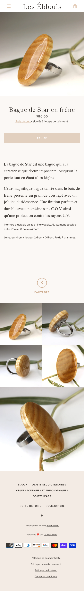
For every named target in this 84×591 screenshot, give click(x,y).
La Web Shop (50, 534)
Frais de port (23, 121)
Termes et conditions (46, 576)
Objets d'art (42, 496)
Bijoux (22, 484)
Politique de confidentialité (46, 558)
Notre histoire (30, 506)
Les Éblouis (42, 6)
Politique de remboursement (46, 564)
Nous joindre (55, 506)
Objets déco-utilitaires (49, 484)
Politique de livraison (46, 570)
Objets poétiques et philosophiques (42, 490)
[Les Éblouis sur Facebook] (42, 515)
